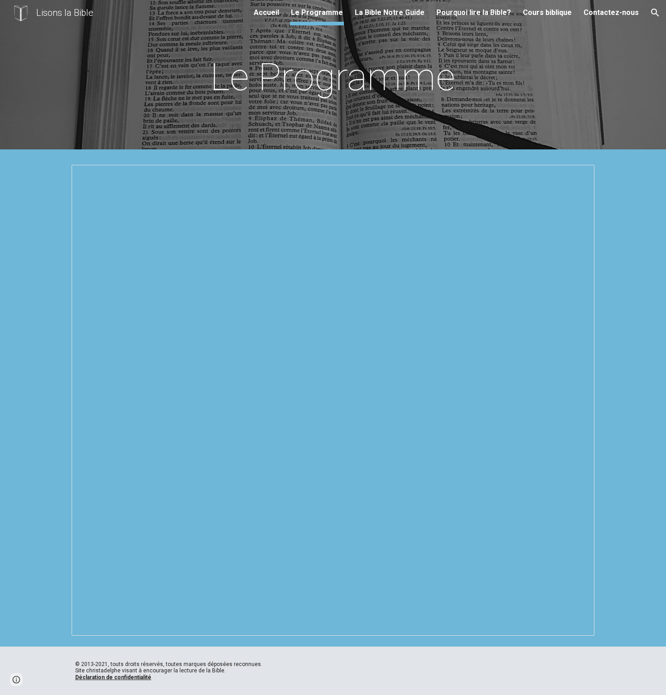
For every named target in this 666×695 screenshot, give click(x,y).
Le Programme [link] (317, 12)
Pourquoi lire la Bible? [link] (473, 12)
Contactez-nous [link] (611, 12)
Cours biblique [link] (547, 12)
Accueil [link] (266, 12)
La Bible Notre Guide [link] (390, 12)
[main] (333, 77)
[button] (655, 13)
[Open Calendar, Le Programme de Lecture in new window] (577, 176)
